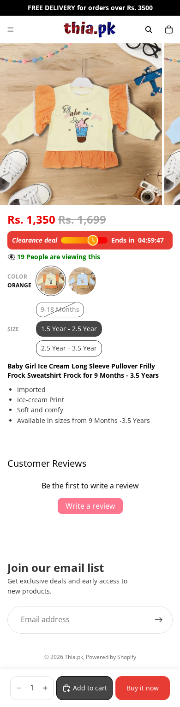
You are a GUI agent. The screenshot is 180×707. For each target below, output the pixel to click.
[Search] (148, 29)
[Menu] (10, 29)
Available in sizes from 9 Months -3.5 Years (83, 420)
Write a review (90, 506)
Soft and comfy (40, 409)
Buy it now (142, 687)
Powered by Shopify (111, 657)
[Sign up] (158, 620)
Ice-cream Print (40, 399)
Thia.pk (74, 657)
